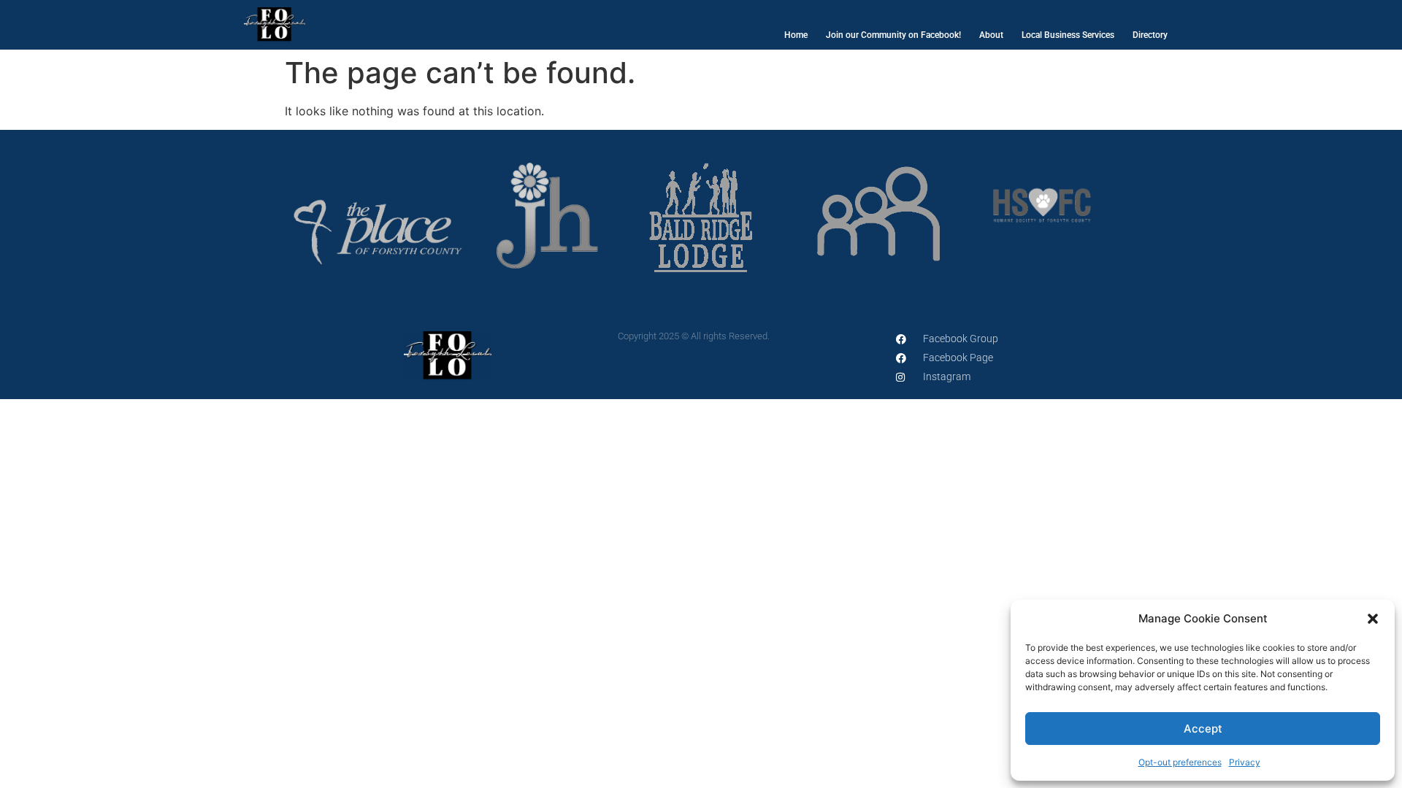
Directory (1150, 35)
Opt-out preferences (1180, 762)
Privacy (1244, 762)
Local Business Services (1068, 35)
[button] (1372, 618)
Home (796, 35)
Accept (1203, 728)
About (991, 35)
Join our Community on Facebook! (893, 35)
